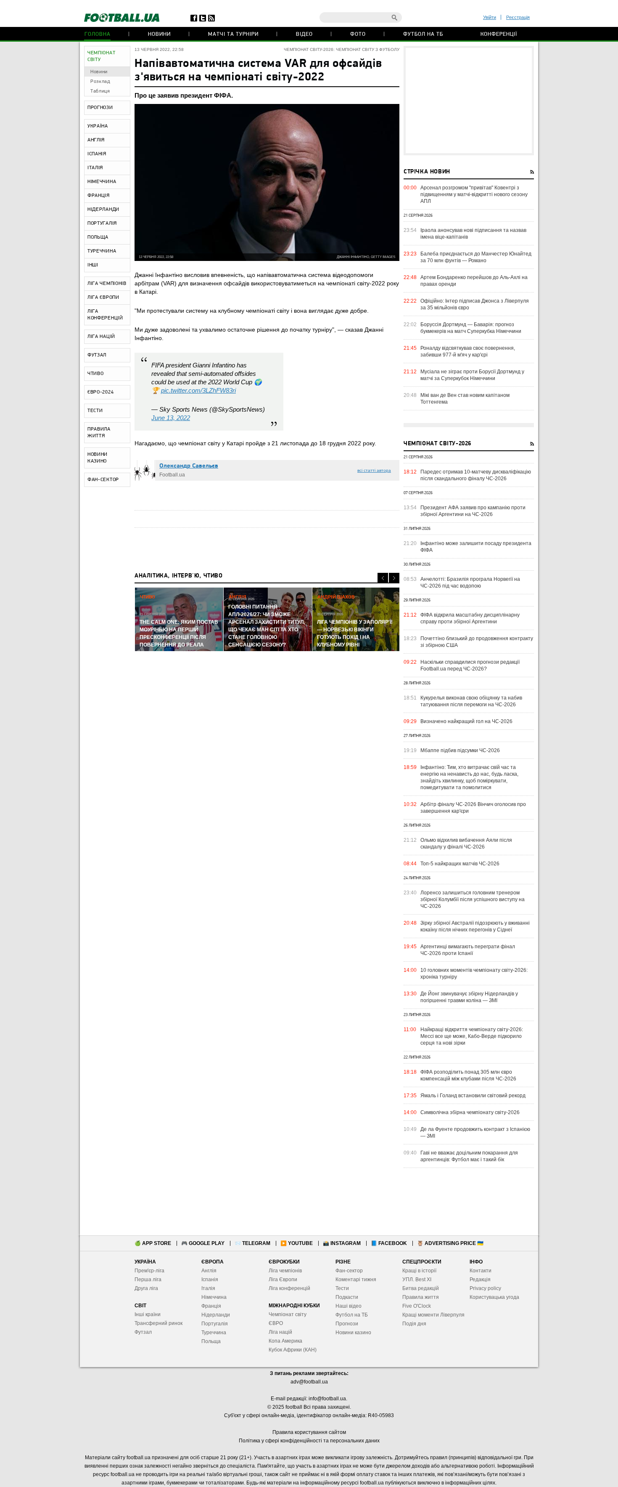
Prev (383, 578)
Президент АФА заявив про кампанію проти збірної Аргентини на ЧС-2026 (473, 511)
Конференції (499, 34)
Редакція (480, 1279)
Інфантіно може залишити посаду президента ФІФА (475, 546)
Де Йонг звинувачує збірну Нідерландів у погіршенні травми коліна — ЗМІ (469, 997)
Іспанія (209, 1279)
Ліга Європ (281, 1279)
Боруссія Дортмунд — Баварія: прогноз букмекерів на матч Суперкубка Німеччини (470, 328)
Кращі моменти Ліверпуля (433, 1315)
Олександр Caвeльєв (188, 466)
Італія (208, 1288)
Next (394, 578)
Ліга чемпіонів (285, 1271)
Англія (209, 1271)
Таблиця (100, 91)
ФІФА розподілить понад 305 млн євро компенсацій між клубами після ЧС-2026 (468, 1075)
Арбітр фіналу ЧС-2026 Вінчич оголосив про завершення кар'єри (473, 807)
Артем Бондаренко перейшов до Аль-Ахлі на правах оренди (474, 280)
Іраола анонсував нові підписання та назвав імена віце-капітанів (473, 233)
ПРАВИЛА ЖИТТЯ (99, 433)
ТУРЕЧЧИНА (101, 251)
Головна (98, 34)
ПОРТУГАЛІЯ (102, 223)
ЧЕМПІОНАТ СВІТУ (101, 56)
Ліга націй (280, 1332)
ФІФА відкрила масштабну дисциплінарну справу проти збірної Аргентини (470, 618)
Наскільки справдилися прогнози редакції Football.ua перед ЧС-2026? (470, 665)
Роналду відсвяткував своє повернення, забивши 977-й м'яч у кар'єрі (467, 351)
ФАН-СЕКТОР (103, 479)
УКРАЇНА (97, 126)
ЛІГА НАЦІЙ (101, 336)
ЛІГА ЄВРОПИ (103, 297)
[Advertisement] (469, 100)
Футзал (143, 1332)
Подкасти (346, 1297)
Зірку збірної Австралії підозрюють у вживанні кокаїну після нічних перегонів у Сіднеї (475, 926)
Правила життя (420, 1297)
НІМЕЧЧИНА (101, 181)
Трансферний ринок (158, 1323)
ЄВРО (276, 1323)
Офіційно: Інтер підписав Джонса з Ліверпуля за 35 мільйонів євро (474, 304)
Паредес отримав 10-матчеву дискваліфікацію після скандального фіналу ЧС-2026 (475, 475)
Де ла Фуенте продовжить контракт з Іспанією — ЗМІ (475, 1132)
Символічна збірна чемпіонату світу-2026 (470, 1112)
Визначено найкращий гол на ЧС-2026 (466, 721)
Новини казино (353, 1332)
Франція (211, 1306)
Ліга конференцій (289, 1288)
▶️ (296, 1243)
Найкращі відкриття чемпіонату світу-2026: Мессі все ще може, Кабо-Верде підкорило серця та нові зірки (471, 1036)
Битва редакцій (420, 1288)
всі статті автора (374, 470)
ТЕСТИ (95, 410)
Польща (211, 1341)
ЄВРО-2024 (100, 392)
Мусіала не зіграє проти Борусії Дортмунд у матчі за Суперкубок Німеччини (472, 375)
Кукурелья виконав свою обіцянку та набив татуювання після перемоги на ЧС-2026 (471, 701)
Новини (159, 34)
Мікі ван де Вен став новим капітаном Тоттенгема (465, 398)
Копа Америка (285, 1341)
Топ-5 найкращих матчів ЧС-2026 (459, 864)
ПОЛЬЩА (97, 237)
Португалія (214, 1324)
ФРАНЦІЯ (98, 195)
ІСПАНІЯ (96, 154)
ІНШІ (92, 265)
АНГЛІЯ (96, 140)
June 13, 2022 (170, 417)
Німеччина (214, 1297)
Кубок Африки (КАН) (293, 1350)
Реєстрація (518, 17)
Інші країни (148, 1314)
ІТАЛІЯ (95, 167)
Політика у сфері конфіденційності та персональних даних (309, 1441)
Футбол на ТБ (423, 34)
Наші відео (348, 1306)
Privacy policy (485, 1288)
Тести (342, 1288)
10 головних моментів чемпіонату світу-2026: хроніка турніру (474, 973)
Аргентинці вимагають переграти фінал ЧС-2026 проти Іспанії (467, 950)
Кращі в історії (419, 1271)
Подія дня (414, 1324)
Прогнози (346, 1324)
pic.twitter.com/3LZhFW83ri (198, 390)
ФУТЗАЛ (96, 355)
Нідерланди (215, 1315)
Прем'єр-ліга (149, 1271)
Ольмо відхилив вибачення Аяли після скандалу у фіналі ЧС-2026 (466, 843)
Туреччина (213, 1332)
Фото (358, 34)
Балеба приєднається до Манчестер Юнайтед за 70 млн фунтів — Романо (475, 257)
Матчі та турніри (233, 34)
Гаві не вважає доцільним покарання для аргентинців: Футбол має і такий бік (469, 1156)
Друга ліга (146, 1288)
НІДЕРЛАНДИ (103, 209)
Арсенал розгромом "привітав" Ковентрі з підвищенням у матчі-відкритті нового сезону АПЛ (474, 194)
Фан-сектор (349, 1271)
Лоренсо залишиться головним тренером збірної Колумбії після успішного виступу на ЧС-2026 (472, 899)
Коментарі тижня (355, 1279)
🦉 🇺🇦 (450, 1243)
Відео (304, 34)
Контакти (480, 1271)
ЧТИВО (95, 373)
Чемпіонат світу (287, 1314)
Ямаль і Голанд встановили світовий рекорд (473, 1096)
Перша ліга (148, 1279)
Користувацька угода (494, 1297)
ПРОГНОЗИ (100, 107)
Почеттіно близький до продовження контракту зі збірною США (476, 642)
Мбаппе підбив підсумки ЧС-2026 (460, 750)
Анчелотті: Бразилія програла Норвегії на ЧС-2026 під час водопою (470, 582)
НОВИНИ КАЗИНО (97, 458)
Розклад (100, 81)
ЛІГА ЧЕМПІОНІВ (107, 283)
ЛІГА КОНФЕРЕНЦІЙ (105, 315)
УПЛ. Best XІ (416, 1279)
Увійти (489, 17)
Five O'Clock (416, 1306)
